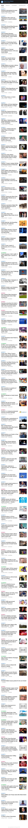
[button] (26, 2)
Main (2, 5)
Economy (14, 5)
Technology (22, 5)
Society (8, 5)
